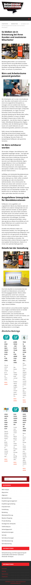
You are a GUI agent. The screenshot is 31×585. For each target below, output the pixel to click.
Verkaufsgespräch (7, 529)
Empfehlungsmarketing (8, 504)
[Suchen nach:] (15, 479)
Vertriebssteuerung (7, 541)
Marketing (5, 512)
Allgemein (4, 495)
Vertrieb (4, 535)
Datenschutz (5, 574)
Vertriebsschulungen (8, 538)
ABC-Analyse (5, 489)
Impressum (5, 576)
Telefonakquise (6, 526)
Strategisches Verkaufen (9, 523)
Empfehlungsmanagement (9, 501)
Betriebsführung (6, 498)
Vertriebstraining (7, 543)
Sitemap (4, 571)
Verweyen (11, 556)
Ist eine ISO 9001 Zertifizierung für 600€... (6, 352)
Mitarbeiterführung (7, 515)
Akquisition (5, 492)
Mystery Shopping (7, 518)
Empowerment (6, 506)
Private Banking (6, 521)
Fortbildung (5, 509)
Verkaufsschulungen (8, 532)
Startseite (4, 568)
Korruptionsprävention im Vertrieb (24, 422)
